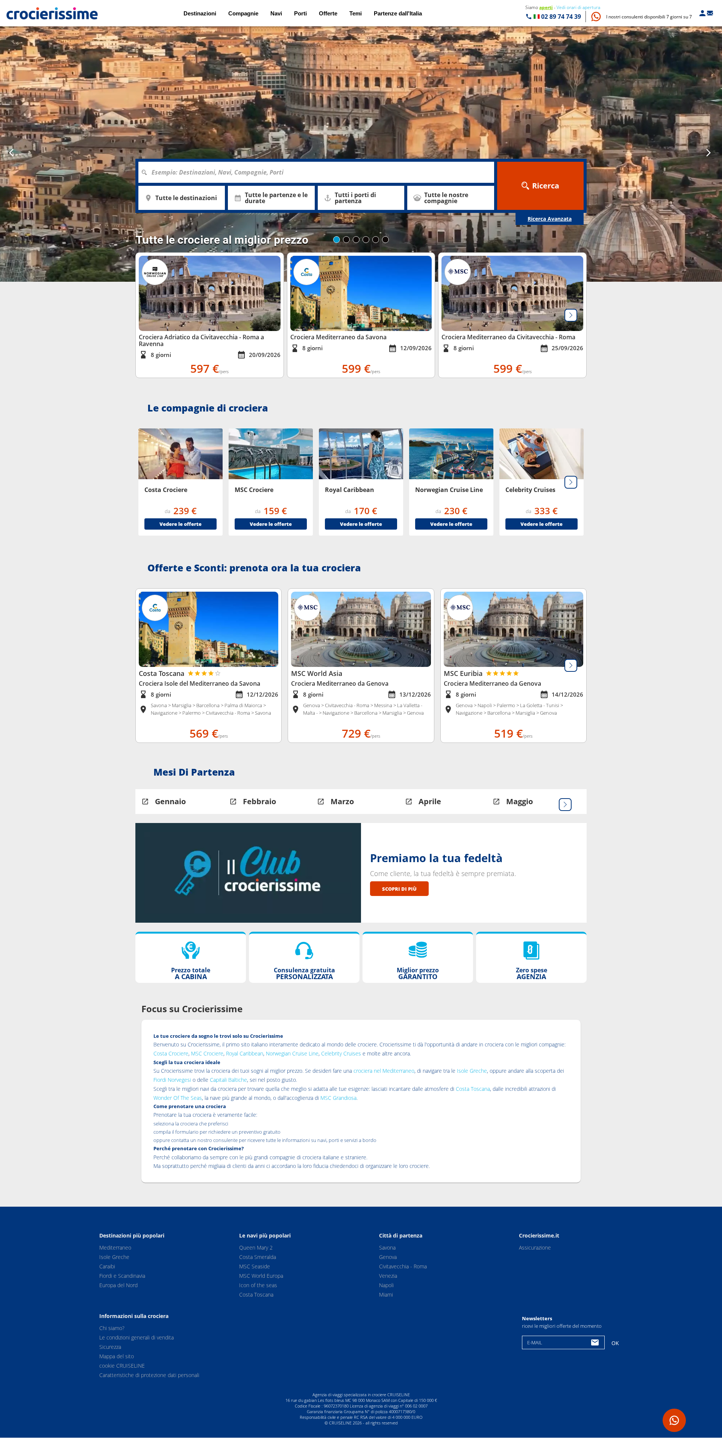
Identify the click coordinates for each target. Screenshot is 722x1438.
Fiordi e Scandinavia (122, 1275)
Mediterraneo (115, 1247)
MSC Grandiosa (338, 1097)
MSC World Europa (261, 1275)
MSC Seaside (254, 1266)
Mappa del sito (116, 1356)
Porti (300, 13)
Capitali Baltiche (228, 1079)
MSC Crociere (207, 1053)
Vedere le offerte (180, 524)
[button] (649, 16)
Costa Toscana (473, 1088)
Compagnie (243, 13)
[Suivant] (570, 315)
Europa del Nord (118, 1285)
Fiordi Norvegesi (172, 1079)
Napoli (386, 1285)
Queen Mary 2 (256, 1247)
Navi (276, 13)
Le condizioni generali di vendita (136, 1337)
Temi (355, 13)
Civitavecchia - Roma (403, 1266)
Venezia (388, 1275)
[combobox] (319, 172)
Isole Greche (472, 1070)
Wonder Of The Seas (177, 1097)
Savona (387, 1247)
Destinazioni (200, 13)
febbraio (259, 801)
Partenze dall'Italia (398, 13)
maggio (519, 801)
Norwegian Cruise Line (292, 1053)
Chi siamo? (111, 1328)
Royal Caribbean (244, 1053)
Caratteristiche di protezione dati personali (149, 1375)
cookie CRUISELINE (122, 1366)
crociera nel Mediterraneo (383, 1070)
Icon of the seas (258, 1285)
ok (615, 1343)
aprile (430, 801)
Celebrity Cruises (341, 1053)
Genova (388, 1256)
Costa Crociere (170, 1053)
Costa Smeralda (257, 1256)
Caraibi (107, 1266)
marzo (342, 801)
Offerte (328, 13)
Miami (386, 1294)
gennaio (170, 801)
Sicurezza (110, 1347)
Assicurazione (535, 1247)
